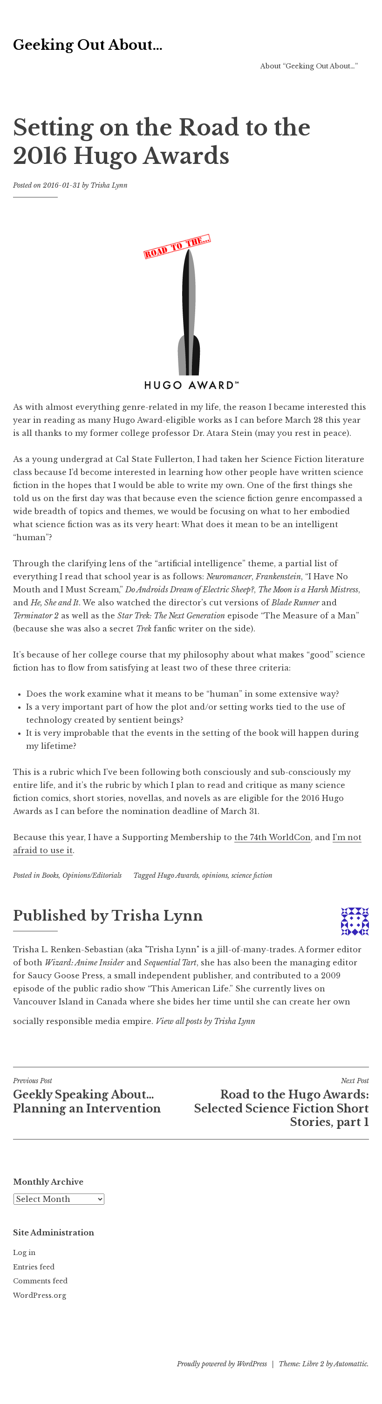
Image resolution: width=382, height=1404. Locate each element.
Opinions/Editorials (92, 875)
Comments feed (40, 1281)
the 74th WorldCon (272, 837)
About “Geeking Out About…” (309, 66)
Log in (24, 1252)
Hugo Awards (177, 875)
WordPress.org (39, 1295)
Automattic (350, 1364)
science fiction (252, 875)
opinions (215, 875)
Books (50, 875)
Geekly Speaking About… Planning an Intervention (87, 1096)
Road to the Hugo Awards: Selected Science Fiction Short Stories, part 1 (281, 1103)
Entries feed (34, 1267)
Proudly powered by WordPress (222, 1364)
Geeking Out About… (88, 45)
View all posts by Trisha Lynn (205, 1021)
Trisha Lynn (109, 185)
